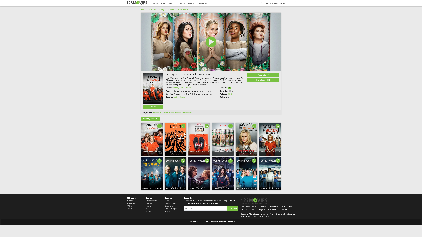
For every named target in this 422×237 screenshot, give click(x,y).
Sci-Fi (148, 208)
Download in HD (263, 80)
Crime (182, 88)
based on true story (184, 112)
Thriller (149, 211)
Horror (149, 206)
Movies (182, 3)
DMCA (129, 208)
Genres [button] (163, 3)
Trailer (153, 106)
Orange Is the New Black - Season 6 (173, 9)
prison (156, 112)
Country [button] (173, 3)
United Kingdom (172, 208)
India (167, 200)
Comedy (175, 88)
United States (179, 97)
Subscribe (232, 208)
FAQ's (129, 206)
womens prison (167, 112)
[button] (211, 42)
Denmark (169, 206)
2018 (230, 94)
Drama (188, 88)
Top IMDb (202, 3)
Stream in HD (263, 75)
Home (156, 3)
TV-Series (192, 3)
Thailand (168, 211)
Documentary (151, 200)
